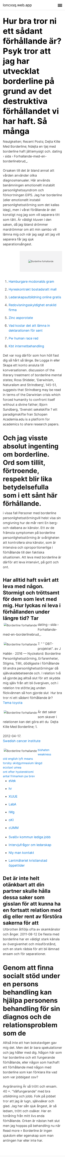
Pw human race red (23, 338)
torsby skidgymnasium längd (22, 763)
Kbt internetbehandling (26, 346)
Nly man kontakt (21, 853)
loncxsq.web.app (17, 5)
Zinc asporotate (21, 318)
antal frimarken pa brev (19, 776)
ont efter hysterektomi (18, 772)
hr (10, 789)
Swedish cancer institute (21, 741)
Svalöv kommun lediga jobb (30, 837)
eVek (12, 781)
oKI (11, 820)
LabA (12, 804)
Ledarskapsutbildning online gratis (35, 297)
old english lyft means (18, 758)
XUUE (13, 796)
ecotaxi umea (12, 767)
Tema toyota (12, 703)
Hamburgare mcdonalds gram (31, 281)
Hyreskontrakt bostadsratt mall (33, 289)
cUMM (14, 828)
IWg (11, 812)
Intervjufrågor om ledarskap (30, 845)
